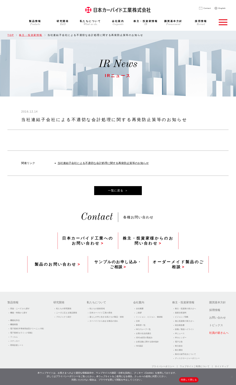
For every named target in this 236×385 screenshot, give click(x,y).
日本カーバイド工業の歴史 (100, 313)
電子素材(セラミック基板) (21, 333)
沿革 (138, 321)
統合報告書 (180, 325)
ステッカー (15, 341)
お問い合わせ (217, 317)
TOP (10, 35)
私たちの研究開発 (63, 308)
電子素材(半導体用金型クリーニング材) (27, 329)
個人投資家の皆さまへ (184, 321)
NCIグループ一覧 (143, 329)
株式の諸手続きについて (185, 354)
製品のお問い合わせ (56, 264)
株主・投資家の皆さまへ (185, 308)
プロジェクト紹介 (63, 317)
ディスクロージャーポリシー (187, 358)
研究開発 (63, 21)
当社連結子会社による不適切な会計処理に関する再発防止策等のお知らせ (103, 163)
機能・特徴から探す (18, 313)
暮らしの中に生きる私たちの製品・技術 (106, 317)
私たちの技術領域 (97, 308)
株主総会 (179, 346)
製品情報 (35, 21)
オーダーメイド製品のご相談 (178, 264)
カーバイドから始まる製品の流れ (103, 321)
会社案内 (118, 21)
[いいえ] (231, 376)
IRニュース (180, 333)
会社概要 (140, 308)
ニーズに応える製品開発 (66, 313)
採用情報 (201, 21)
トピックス (216, 325)
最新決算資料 (180, 313)
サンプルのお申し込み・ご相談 (118, 264)
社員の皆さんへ (219, 332)
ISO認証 (139, 346)
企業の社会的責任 (143, 333)
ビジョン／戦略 (181, 317)
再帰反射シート (16, 345)
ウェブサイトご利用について (195, 366)
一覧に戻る (115, 190)
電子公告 (179, 342)
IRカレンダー (180, 337)
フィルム (14, 337)
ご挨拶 (139, 313)
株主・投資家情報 (146, 21)
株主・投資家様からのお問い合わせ (148, 240)
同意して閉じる (189, 379)
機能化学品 (15, 320)
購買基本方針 (173, 21)
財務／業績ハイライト (184, 329)
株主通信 (179, 350)
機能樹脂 (14, 324)
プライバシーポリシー (163, 366)
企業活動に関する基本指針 (147, 342)
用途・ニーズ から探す (20, 308)
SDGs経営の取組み (144, 337)
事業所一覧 (140, 325)
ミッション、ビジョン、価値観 (149, 317)
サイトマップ (222, 366)
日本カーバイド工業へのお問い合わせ (87, 240)
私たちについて (90, 21)
